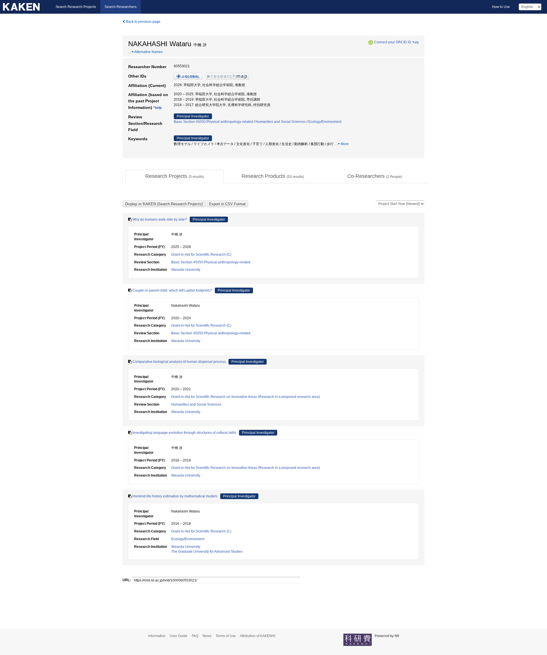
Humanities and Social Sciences (281, 122)
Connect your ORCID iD (392, 42)
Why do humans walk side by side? (159, 219)
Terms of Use (226, 636)
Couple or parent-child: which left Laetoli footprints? (172, 290)
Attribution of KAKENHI (257, 636)
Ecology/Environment (324, 122)
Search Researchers (120, 7)
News (207, 636)
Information (157, 636)
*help (415, 42)
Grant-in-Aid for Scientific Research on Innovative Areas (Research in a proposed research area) (245, 397)
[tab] (174, 176)
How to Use (501, 7)
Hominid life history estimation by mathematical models (174, 496)
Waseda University (185, 270)
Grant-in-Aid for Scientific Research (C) (201, 255)
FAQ (195, 636)
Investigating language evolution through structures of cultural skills (184, 433)
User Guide (178, 636)
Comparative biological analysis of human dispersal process (179, 362)
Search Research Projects (76, 7)
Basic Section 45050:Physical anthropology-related (213, 122)
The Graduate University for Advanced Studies (206, 552)
